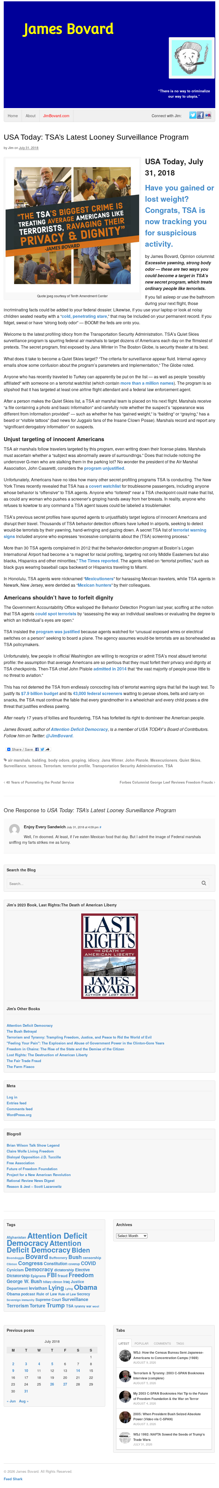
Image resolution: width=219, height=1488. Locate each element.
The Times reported (98, 561)
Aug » (24, 1400)
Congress (30, 1263)
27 (65, 1384)
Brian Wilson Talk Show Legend (33, 1145)
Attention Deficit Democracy (79, 729)
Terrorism (52, 765)
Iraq (66, 1281)
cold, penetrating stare (84, 316)
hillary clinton (52, 1282)
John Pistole (136, 760)
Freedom (81, 1274)
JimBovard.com (56, 115)
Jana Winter (112, 760)
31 (26, 1391)
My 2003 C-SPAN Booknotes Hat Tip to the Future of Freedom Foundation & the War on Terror (170, 1396)
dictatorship (64, 1269)
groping (79, 760)
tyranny (80, 1306)
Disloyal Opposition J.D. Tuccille (34, 1156)
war (88, 1306)
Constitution (55, 1263)
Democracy (39, 1269)
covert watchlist (105, 486)
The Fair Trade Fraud (24, 1060)
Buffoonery (58, 1257)
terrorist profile (76, 765)
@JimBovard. (59, 735)
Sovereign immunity (20, 1300)
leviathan (38, 1288)
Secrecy (83, 1293)
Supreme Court (48, 1299)
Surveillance (15, 765)
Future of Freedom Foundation (32, 1168)
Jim (11, 147)
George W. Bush (24, 1281)
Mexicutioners (99, 578)
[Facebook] (200, 115)
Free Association (20, 1162)
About (31, 115)
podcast (28, 1293)
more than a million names (147, 383)
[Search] (204, 883)
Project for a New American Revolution (39, 1174)
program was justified (58, 631)
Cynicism (15, 1269)
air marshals (19, 760)
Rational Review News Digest (30, 1180)
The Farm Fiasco (20, 1066)
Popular (141, 1343)
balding (39, 760)
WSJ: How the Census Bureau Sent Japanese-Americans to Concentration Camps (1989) (168, 1355)
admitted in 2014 (110, 669)
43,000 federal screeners (98, 693)
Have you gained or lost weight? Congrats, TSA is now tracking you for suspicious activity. (179, 215)
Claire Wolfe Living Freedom (30, 1151)
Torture (37, 1305)
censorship (92, 1257)
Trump (55, 1305)
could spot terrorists (55, 614)
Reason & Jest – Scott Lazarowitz (34, 1186)
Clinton (12, 1264)
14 (78, 1370)
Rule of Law (46, 1293)
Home (13, 115)
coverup (74, 1264)
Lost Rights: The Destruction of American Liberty (47, 1054)
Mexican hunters (94, 585)
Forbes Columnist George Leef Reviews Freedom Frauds (167, 782)
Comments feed (20, 1108)
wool (95, 1306)
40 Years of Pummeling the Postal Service (39, 782)
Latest (124, 1343)
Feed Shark (13, 1478)
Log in (12, 1097)
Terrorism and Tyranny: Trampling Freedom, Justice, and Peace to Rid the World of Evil (79, 1037)
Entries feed (16, 1102)
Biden (81, 1250)
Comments (162, 1343)
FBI (52, 1274)
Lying (56, 1287)
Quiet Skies (189, 760)
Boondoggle (15, 1258)
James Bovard (69, 29)
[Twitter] (192, 115)
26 (52, 1384)
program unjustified (104, 468)
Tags (180, 1343)
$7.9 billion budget (39, 693)
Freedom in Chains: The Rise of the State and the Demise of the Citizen (65, 1048)
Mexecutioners (163, 760)
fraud (63, 1275)
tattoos (34, 765)
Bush (75, 1257)
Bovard (36, 1256)
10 (26, 1370)
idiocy (93, 760)
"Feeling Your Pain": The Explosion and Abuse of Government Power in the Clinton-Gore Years (85, 1043)
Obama (85, 1287)
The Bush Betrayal (22, 1031)
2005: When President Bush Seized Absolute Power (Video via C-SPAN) (167, 1416)
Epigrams (38, 1275)
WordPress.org (19, 1114)
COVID (88, 1263)
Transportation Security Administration (127, 765)
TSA (169, 765)
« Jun (11, 1400)
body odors (58, 760)
